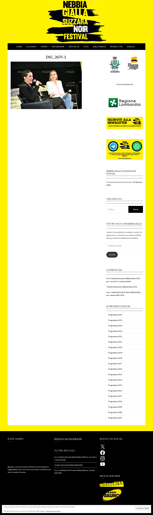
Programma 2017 (115, 363)
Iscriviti (112, 255)
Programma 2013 (115, 385)
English (131, 47)
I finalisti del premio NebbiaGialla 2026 (121, 287)
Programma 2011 (115, 396)
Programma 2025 (115, 320)
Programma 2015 (115, 374)
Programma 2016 (115, 369)
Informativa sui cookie (53, 511)
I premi (44, 47)
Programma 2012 (115, 391)
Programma (58, 47)
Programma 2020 (115, 347)
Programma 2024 (115, 326)
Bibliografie (99, 47)
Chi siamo (31, 47)
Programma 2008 (115, 412)
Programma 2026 (115, 315)
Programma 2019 (115, 353)
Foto (86, 47)
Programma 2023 (115, 331)
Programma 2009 (115, 407)
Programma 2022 (115, 336)
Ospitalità (73, 47)
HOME (19, 47)
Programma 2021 (115, 342)
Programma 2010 (115, 401)
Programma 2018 (115, 358)
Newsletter (116, 47)
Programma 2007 (115, 418)
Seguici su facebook (68, 438)
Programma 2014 (115, 380)
